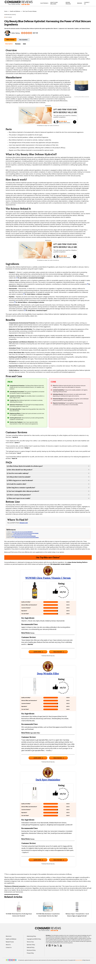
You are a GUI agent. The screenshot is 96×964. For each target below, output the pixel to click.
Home (5, 11)
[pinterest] (52, 945)
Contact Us (86, 3)
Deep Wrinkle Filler (48, 673)
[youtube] (61, 945)
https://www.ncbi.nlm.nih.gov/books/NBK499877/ (22, 532)
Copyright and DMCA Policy (34, 939)
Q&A (24, 44)
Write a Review (10, 39)
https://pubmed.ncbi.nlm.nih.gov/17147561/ (22, 534)
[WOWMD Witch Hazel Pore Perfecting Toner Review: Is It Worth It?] (19, 912)
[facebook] (47, 945)
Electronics (44, 3)
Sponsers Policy (31, 944)
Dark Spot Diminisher (48, 779)
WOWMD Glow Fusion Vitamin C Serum (48, 577)
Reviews (18, 44)
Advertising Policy (31, 936)
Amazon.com (24, 523)
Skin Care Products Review (29, 11)
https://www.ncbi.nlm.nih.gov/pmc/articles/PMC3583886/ (26, 533)
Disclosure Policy (31, 950)
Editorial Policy (30, 947)
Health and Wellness (54, 3)
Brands (79, 3)
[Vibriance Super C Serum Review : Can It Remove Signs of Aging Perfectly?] (77, 912)
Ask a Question (23, 39)
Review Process (68, 3)
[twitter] (58, 945)
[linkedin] (55, 945)
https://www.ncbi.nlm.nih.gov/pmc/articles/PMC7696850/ (26, 537)
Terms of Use (30, 942)
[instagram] (50, 945)
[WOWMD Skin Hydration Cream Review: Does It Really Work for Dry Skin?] (48, 912)
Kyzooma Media (78, 960)
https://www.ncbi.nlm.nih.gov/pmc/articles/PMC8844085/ (24, 536)
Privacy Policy (30, 953)
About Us (8, 944)
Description (9, 44)
